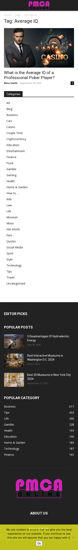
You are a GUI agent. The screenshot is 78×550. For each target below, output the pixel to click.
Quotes (11, 241)
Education (12, 145)
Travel (10, 277)
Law (9, 205)
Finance (11, 157)
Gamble (11, 169)
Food (9, 163)
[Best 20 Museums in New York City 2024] (14, 380)
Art (8, 103)
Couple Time (14, 133)
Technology (14, 265)
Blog (9, 109)
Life (8, 211)
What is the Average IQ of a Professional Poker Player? (29, 75)
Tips (9, 271)
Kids (9, 199)
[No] (73, 537)
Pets (9, 235)
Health (10, 181)
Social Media (14, 247)
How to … (12, 193)
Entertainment (15, 151)
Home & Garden (17, 187)
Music (10, 223)
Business (12, 115)
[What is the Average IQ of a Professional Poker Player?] (39, 48)
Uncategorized (15, 283)
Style (9, 259)
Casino (10, 127)
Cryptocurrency (16, 139)
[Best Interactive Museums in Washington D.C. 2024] (14, 361)
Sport (9, 253)
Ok (39, 543)
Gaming (11, 175)
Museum (12, 217)
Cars (9, 121)
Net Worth (13, 229)
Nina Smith (10, 82)
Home (7, 15)
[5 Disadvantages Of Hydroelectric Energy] (14, 341)
